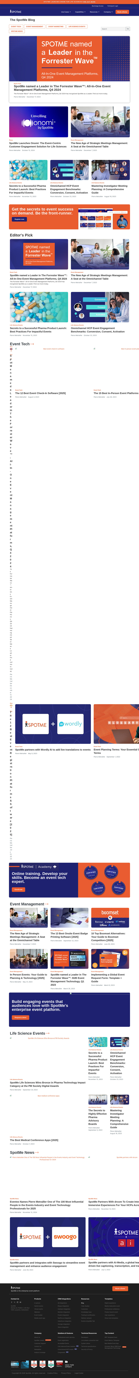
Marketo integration (64, 1312)
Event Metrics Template (112, 1340)
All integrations (62, 1303)
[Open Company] (112, 12)
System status (85, 1343)
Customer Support (40, 1343)
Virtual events (38, 1309)
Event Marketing (56, 26)
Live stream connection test (89, 1340)
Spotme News (17, 31)
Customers (84, 1309)
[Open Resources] (99, 12)
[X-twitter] (14, 1302)
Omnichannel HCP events (67, 1349)
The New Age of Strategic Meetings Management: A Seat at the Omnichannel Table (27, 937)
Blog (82, 1303)
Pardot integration (63, 1315)
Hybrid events (38, 1306)
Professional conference (112, 1309)
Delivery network (86, 1318)
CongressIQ (63, 1352)
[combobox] (113, 29)
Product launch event (111, 1312)
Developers (84, 1337)
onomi (126, 6)
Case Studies (85, 1306)
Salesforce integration (64, 1321)
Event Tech (16, 26)
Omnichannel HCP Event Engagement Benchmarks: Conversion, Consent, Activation (69, 189)
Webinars (37, 1312)
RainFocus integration (64, 1318)
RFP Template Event (111, 1337)
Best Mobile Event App (112, 1343)
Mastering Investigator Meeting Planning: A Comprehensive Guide (109, 189)
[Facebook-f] (11, 1302)
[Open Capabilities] (85, 12)
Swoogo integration (64, 1324)
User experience (110, 1315)
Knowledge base (86, 1312)
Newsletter (37, 1349)
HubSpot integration (64, 1309)
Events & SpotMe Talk (88, 1321)
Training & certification (88, 1315)
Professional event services (66, 1337)
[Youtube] (20, 1302)
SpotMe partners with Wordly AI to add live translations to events (53, 749)
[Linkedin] (17, 1302)
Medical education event (112, 1306)
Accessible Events (63, 1343)
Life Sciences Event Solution (68, 1346)
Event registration (63, 1340)
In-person (37, 1303)
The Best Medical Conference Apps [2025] (34, 1140)
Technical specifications (88, 1346)
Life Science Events (77, 26)
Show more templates (111, 1318)
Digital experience (110, 1303)
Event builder (38, 1315)
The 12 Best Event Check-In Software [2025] (40, 393)
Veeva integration (63, 1327)
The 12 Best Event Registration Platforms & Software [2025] (11, 773)
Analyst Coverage (39, 1352)
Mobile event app (39, 1318)
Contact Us (37, 1346)
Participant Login (113, 6)
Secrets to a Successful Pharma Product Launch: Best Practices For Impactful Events (27, 189)
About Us (37, 1337)
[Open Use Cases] (70, 12)
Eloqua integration (63, 1306)
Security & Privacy (87, 1349)
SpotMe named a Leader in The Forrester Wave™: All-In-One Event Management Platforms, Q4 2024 (11, 461)
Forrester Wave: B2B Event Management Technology (115, 1347)
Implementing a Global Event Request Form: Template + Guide (108, 978)
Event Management (34, 26)
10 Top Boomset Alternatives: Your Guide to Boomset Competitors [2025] (108, 937)
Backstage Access (97, 6)
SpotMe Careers (42, 1340)
